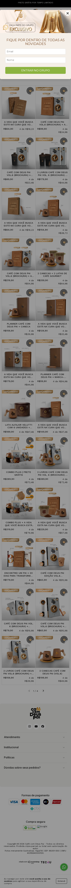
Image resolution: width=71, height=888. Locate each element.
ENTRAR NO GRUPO (35, 70)
